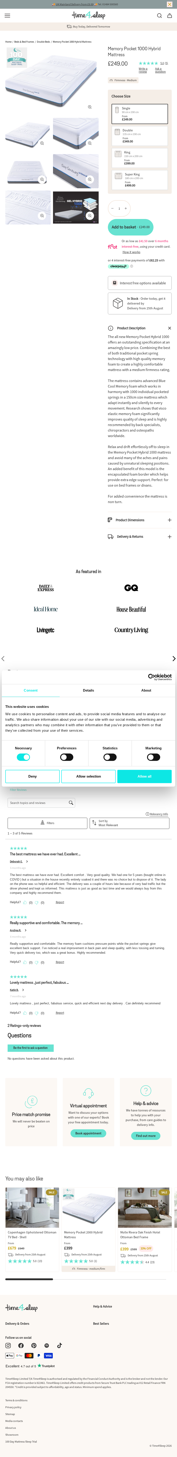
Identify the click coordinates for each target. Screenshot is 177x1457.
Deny (32, 776)
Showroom (11, 1434)
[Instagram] (8, 1345)
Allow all (144, 776)
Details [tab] (88, 690)
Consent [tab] (31, 690)
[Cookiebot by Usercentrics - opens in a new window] (151, 677)
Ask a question (160, 70)
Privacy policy (13, 1407)
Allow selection (88, 776)
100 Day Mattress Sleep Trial (21, 1441)
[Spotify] (47, 1345)
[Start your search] (159, 15)
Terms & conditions (16, 1400)
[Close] (169, 4)
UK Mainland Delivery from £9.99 (75, 4)
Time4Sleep (159, 1445)
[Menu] (7, 15)
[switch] (66, 757)
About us (10, 1427)
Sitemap (10, 1414)
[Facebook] (21, 1345)
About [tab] (146, 690)
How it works (131, 252)
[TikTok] (59, 1345)
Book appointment (88, 1133)
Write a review (143, 70)
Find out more (146, 1136)
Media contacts (14, 1421)
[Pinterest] (34, 1345)
